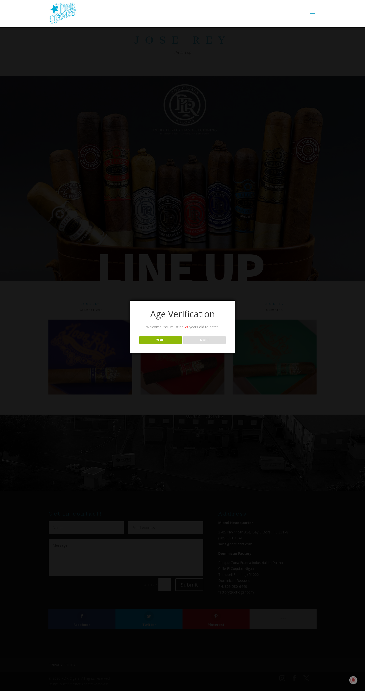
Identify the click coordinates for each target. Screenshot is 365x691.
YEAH (160, 340)
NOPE (204, 340)
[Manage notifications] (353, 680)
